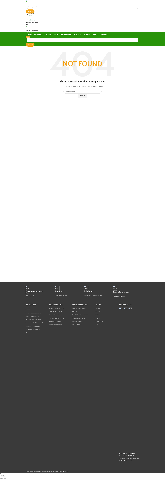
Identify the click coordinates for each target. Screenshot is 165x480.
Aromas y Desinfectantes (56, 308)
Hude (97, 315)
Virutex (98, 318)
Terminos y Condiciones (33, 326)
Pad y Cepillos (76, 324)
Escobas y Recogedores (79, 308)
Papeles (74, 311)
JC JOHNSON (99, 321)
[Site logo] (35, 2)
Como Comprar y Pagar (32, 316)
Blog (27, 333)
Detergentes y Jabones (55, 311)
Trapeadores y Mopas (78, 318)
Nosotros (28, 310)
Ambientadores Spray (55, 324)
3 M (97, 324)
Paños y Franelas (77, 321)
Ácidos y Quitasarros (55, 321)
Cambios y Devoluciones (33, 329)
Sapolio (98, 308)
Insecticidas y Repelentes (56, 318)
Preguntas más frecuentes (33, 319)
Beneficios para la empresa (33, 313)
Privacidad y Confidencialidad (34, 323)
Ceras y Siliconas (54, 315)
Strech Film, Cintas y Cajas (80, 315)
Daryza (98, 311)
